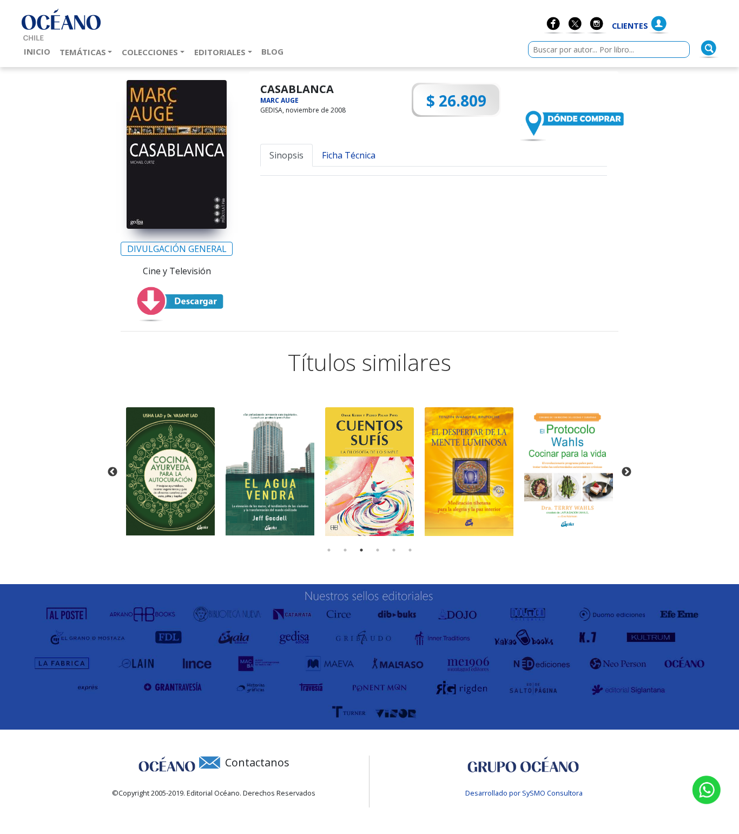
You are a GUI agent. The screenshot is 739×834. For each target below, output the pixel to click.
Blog (274, 51)
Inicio (39, 51)
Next (626, 472)
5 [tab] (393, 550)
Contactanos (257, 762)
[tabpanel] (170, 471)
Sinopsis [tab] (286, 155)
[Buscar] (708, 48)
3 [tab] (361, 550)
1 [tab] (329, 550)
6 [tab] (410, 550)
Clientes (630, 26)
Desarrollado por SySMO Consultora (524, 793)
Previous (112, 472)
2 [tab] (345, 550)
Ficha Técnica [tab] (348, 155)
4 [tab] (377, 550)
